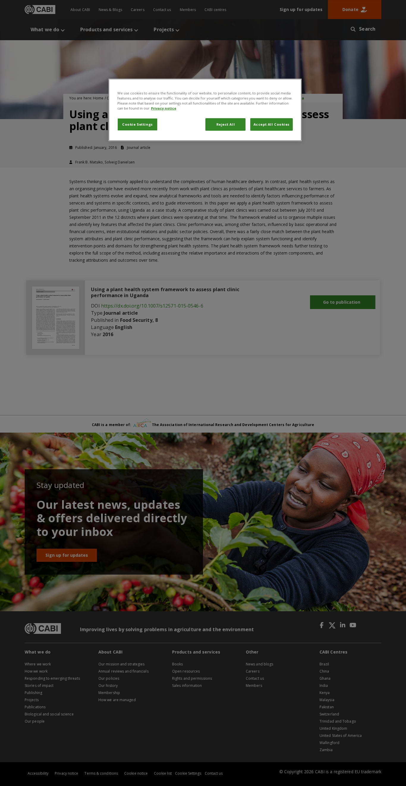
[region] (205, 110)
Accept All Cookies (271, 124)
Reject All (225, 124)
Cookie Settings (137, 124)
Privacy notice (163, 108)
